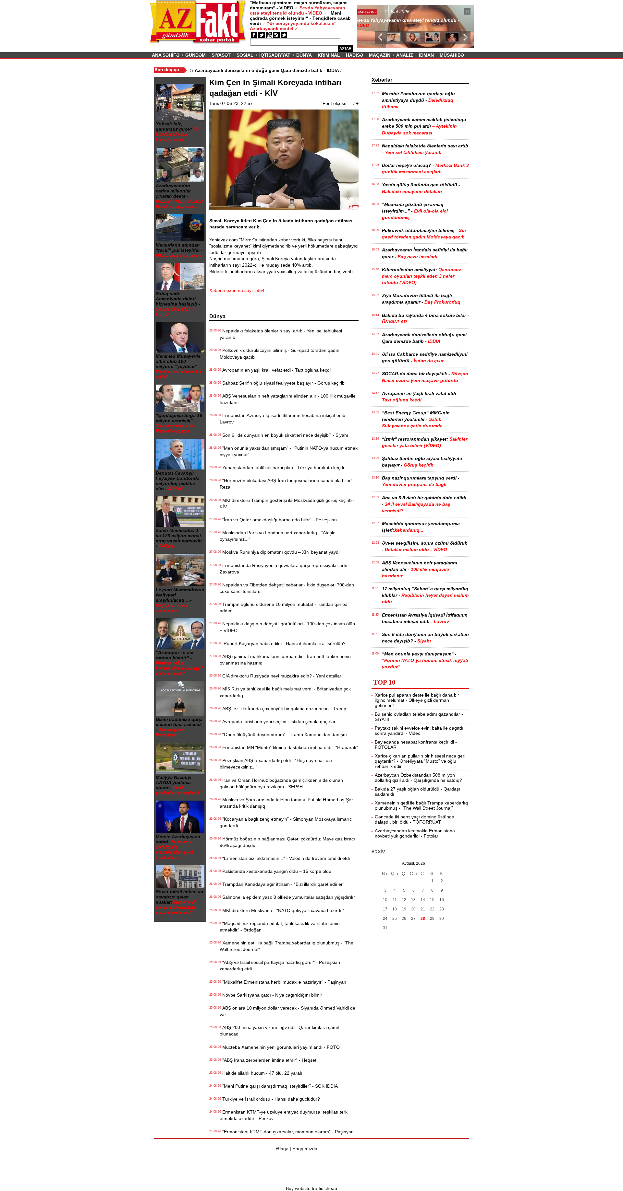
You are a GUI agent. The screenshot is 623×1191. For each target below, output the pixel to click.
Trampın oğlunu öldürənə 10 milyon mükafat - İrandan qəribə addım (284, 607)
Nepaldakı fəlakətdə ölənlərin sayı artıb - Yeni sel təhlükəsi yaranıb (281, 334)
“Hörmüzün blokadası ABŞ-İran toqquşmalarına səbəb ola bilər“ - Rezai (287, 484)
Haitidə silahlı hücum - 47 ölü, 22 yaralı (261, 1073)
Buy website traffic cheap (311, 1188)
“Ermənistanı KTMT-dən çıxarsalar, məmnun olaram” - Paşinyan (287, 1131)
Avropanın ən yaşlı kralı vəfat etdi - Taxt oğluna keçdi (275, 370)
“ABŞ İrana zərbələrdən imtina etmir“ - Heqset (268, 1060)
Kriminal (329, 55)
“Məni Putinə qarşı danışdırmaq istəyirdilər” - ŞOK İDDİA (279, 1086)
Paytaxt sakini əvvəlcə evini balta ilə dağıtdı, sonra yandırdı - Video (420, 730)
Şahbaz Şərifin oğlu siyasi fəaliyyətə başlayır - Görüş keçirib (282, 383)
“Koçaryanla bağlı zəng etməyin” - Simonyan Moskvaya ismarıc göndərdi (286, 822)
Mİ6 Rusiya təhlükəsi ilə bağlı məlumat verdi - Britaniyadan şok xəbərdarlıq (285, 692)
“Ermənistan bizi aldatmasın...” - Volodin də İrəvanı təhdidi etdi (285, 858)
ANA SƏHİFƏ (165, 55)
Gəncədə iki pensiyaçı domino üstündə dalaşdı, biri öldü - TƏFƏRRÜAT (414, 819)
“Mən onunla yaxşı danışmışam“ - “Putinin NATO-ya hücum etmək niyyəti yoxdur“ (289, 451)
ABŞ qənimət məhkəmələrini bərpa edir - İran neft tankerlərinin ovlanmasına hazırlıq (285, 659)
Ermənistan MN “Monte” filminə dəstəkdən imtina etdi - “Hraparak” (289, 747)
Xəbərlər (382, 80)
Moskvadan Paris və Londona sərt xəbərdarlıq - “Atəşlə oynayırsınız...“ (278, 536)
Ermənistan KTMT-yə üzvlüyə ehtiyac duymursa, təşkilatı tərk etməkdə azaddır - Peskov (284, 1115)
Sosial (245, 55)
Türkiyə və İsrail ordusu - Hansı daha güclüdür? (270, 1099)
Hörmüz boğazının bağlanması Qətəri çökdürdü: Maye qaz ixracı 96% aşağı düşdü (287, 842)
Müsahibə (452, 55)
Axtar (345, 48)
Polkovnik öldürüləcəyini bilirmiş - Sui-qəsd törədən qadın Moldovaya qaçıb (279, 353)
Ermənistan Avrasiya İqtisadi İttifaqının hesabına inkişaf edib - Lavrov (284, 418)
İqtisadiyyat (274, 55)
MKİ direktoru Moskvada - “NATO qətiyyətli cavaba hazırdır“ (282, 910)
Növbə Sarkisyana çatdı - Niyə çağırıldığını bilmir (271, 995)
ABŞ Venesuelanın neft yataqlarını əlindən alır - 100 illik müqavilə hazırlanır (288, 399)
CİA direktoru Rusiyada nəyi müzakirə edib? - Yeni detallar (280, 675)
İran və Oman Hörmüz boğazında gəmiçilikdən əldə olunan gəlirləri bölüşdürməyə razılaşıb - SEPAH (281, 783)
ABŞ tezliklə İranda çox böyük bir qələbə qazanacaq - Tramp (283, 708)
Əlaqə (282, 1148)
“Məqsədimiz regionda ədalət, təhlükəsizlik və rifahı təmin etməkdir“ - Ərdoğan (280, 926)
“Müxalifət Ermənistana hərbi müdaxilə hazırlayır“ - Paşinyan (283, 982)
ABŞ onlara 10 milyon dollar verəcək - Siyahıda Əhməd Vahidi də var (287, 1011)
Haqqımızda (304, 1148)
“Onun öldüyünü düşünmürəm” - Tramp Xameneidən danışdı (283, 734)
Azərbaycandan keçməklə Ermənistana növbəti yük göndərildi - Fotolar (415, 833)
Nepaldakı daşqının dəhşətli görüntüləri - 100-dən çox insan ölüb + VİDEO (287, 627)
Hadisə (354, 55)
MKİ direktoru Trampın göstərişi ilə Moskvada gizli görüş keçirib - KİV (287, 503)
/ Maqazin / (371, 12)
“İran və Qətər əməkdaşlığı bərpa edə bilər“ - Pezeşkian (278, 519)
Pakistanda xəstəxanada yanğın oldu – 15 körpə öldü (275, 871)
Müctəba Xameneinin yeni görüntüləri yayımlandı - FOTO (280, 1047)
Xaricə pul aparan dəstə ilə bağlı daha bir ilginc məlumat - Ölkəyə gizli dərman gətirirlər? (417, 700)
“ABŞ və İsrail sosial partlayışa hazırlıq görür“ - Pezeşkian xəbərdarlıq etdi (280, 965)
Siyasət (221, 55)
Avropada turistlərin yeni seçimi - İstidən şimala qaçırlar (278, 721)
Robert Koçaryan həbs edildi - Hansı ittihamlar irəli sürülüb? (283, 643)
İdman (426, 55)
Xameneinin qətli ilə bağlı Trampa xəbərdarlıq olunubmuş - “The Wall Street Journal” (286, 946)
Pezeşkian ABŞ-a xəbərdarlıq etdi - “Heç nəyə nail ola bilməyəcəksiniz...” (276, 763)
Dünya (304, 55)
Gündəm (195, 55)
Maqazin (379, 55)
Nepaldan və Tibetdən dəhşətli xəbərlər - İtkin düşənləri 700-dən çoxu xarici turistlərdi (287, 588)
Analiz (404, 55)
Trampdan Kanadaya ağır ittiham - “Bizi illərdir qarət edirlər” (282, 884)
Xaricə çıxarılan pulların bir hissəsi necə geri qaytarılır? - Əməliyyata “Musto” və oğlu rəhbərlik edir (420, 761)
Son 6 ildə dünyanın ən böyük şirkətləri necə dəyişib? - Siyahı (284, 435)
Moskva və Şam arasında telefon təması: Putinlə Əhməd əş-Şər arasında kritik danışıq (286, 803)
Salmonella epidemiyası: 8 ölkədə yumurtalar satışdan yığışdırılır (287, 897)
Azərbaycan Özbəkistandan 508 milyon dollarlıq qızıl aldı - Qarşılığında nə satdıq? (418, 777)
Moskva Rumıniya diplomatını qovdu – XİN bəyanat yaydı (280, 552)
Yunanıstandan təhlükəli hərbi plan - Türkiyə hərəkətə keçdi (282, 467)
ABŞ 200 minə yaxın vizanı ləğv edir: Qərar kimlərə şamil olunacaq (279, 1030)
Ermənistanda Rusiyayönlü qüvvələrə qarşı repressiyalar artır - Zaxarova (285, 568)
